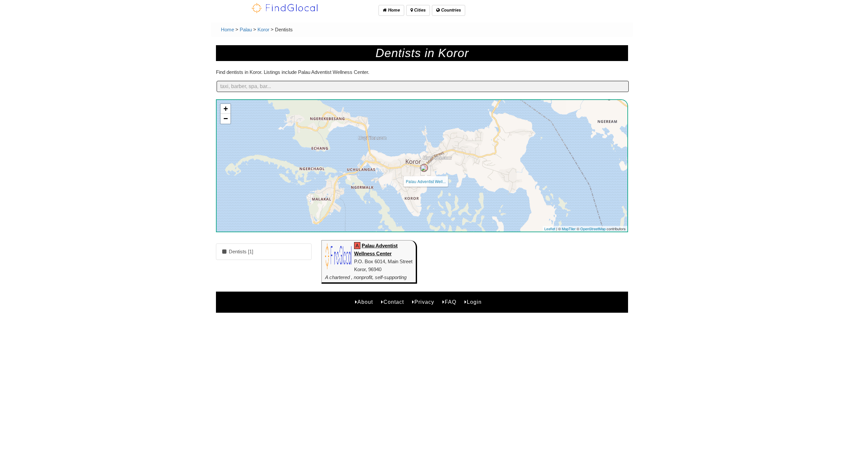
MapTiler (569, 228)
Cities (419, 10)
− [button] (226, 118)
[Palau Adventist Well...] (424, 168)
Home (393, 10)
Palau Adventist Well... (426, 181)
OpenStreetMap (593, 228)
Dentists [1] (240, 251)
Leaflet (549, 228)
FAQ (450, 302)
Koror (263, 29)
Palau (246, 29)
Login (474, 302)
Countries (450, 10)
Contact (393, 302)
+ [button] (226, 109)
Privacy (424, 302)
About (365, 302)
